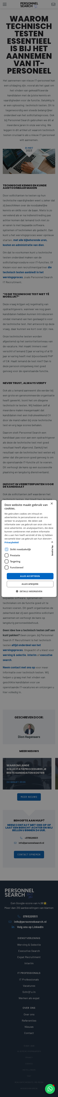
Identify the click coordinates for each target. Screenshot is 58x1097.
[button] (50, 1089)
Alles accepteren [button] (30, 576)
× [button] (51, 503)
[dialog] (28, 548)
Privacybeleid (11, 542)
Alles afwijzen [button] (30, 584)
